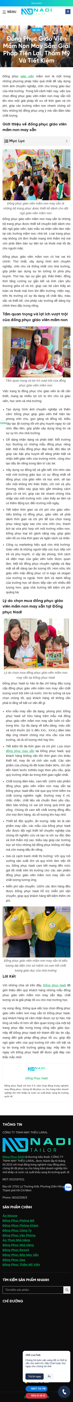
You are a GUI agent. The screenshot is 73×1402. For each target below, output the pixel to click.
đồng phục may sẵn (20, 751)
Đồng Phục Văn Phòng (19, 1235)
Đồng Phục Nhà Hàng (18, 1245)
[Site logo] (36, 11)
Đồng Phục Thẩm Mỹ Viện (21, 1264)
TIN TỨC (36, 30)
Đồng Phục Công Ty (17, 1230)
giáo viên (27, 76)
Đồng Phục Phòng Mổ (18, 1220)
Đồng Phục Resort (16, 1250)
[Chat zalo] (68, 1187)
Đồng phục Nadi (54, 985)
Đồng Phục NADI (14, 1156)
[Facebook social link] (67, 11)
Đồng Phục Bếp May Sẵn (21, 1255)
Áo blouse (10, 1215)
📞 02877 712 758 (36, 1388)
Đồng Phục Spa (14, 1260)
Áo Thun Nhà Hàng (16, 1240)
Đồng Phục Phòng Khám (20, 1225)
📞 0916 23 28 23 (36, 1395)
